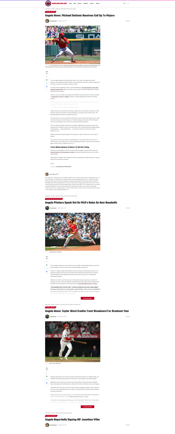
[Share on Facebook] (46, 76)
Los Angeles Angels (60, 166)
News (54, 11)
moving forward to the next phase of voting (62, 152)
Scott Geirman (53, 208)
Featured (48, 11)
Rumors (54, 415)
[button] (46, 83)
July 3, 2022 (75, 107)
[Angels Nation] (56, 3)
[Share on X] (46, 80)
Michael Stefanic (67, 166)
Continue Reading (87, 298)
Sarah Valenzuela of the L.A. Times (87, 283)
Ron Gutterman (53, 20)
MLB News (55, 198)
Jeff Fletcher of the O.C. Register (60, 96)
